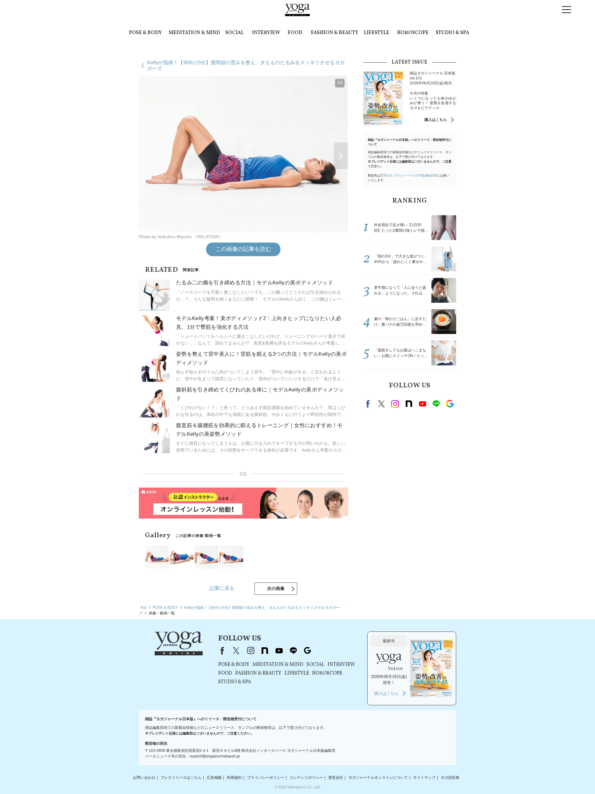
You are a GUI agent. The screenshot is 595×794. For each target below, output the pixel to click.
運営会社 (335, 777)
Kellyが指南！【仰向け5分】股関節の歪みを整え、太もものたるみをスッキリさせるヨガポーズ (246, 65)
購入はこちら (436, 120)
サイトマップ (424, 777)
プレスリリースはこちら (181, 777)
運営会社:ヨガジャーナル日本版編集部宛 (408, 175)
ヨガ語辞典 (450, 777)
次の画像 (275, 588)
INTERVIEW (266, 32)
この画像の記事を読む (243, 249)
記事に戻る (221, 588)
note (409, 404)
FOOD (295, 32)
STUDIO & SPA (452, 32)
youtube (279, 651)
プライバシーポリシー (265, 777)
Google (450, 404)
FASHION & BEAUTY (334, 32)
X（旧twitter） (381, 404)
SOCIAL (234, 32)
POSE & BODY (145, 32)
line (436, 404)
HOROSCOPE (413, 32)
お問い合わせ (144, 777)
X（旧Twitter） (236, 651)
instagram (395, 404)
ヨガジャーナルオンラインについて (378, 777)
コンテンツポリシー (306, 777)
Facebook (369, 404)
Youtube (422, 404)
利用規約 (234, 777)
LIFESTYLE (376, 32)
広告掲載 (214, 777)
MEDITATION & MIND (194, 32)
